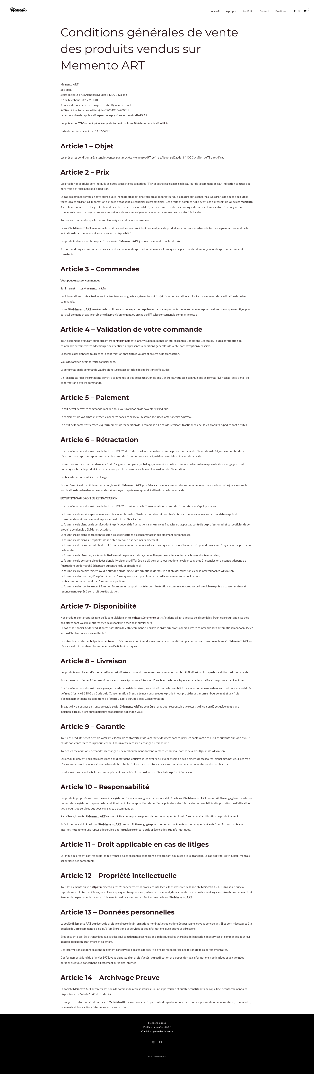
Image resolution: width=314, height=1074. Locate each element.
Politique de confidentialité (157, 1027)
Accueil (215, 11)
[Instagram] (153, 1042)
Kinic (165, 123)
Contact (264, 11)
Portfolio (248, 11)
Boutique (280, 11)
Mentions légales (157, 1022)
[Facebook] (160, 1042)
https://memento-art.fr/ (91, 288)
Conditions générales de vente (157, 1031)
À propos (231, 11)
